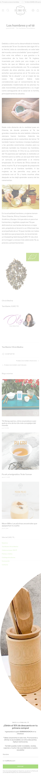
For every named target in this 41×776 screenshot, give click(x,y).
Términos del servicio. (25, 772)
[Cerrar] (37, 575)
